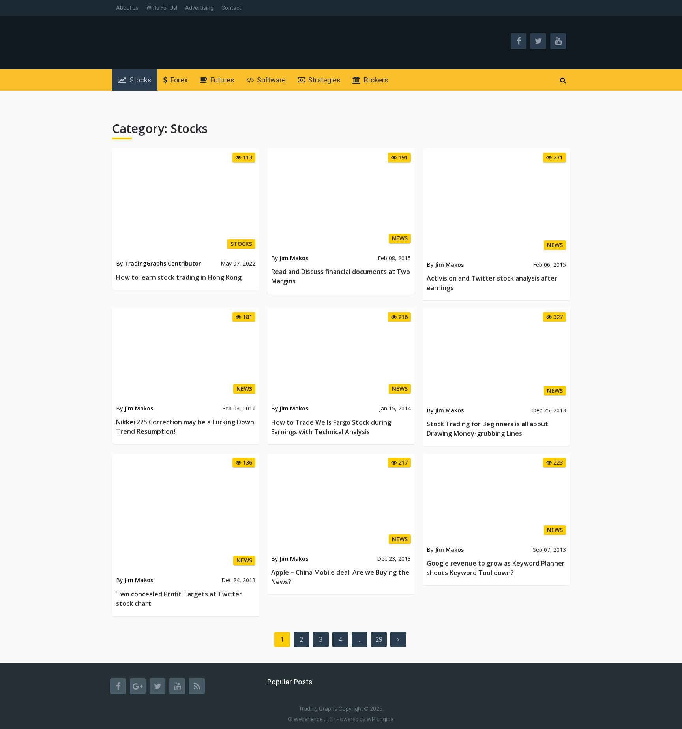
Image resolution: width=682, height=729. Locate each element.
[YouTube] (177, 686)
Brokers (375, 80)
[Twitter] (157, 686)
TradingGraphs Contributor (162, 263)
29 (378, 639)
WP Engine (380, 719)
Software (270, 80)
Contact (231, 8)
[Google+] (138, 686)
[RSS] (197, 686)
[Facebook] (118, 686)
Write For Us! (161, 8)
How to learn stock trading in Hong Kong (179, 277)
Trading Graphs (318, 709)
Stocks (140, 80)
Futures (221, 80)
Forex (178, 80)
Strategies (324, 80)
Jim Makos (293, 258)
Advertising (199, 8)
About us (127, 8)
